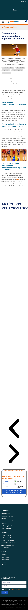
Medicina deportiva (17, 70)
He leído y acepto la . (11, 589)
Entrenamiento (20, 67)
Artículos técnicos (9, 27)
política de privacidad (16, 589)
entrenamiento (13, 131)
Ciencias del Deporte (8, 67)
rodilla (17, 179)
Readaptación (6, 73)
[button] (2, 22)
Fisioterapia (6, 70)
